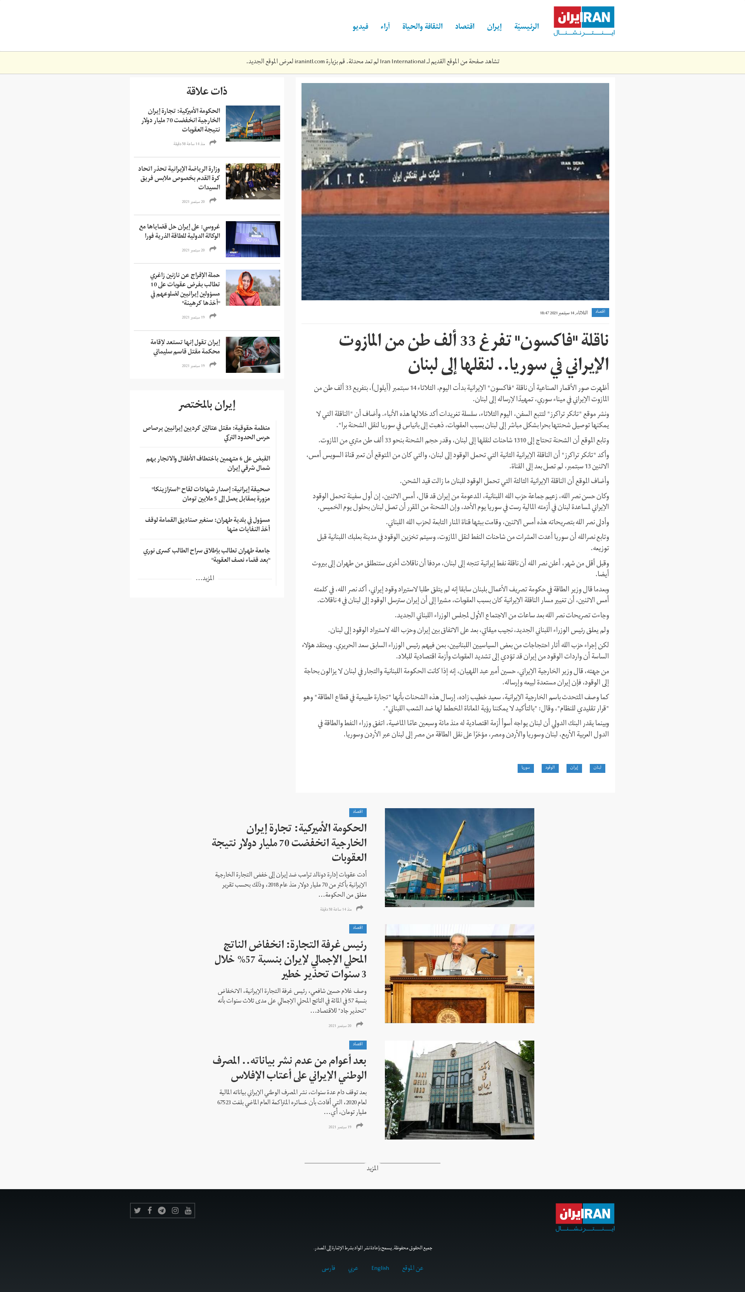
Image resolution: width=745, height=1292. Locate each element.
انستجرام (175, 1211)
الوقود (550, 768)
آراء (385, 28)
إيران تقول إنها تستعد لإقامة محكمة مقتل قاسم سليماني (185, 348)
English (380, 1269)
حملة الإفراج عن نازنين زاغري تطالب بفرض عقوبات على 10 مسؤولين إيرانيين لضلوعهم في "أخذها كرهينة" (185, 290)
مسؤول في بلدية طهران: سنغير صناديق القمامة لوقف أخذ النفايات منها (207, 525)
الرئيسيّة (526, 28)
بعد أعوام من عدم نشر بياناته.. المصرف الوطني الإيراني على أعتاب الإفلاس (290, 1070)
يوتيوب (188, 1211)
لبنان (597, 768)
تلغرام (162, 1211)
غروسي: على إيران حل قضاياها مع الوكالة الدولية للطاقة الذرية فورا (179, 232)
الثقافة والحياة (422, 28)
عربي (353, 1269)
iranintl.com (310, 62)
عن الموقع (413, 1269)
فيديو (360, 28)
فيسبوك (149, 1211)
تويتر (137, 1211)
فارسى (328, 1269)
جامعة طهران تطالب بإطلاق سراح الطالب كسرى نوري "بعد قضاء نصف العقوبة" (206, 556)
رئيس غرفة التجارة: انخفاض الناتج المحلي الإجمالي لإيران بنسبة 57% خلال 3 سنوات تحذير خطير (291, 961)
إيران (494, 28)
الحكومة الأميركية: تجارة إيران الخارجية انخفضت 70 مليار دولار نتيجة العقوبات (180, 121)
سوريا (526, 768)
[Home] (580, 22)
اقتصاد (465, 28)
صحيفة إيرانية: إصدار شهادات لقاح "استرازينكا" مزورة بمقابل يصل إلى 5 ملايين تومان (211, 495)
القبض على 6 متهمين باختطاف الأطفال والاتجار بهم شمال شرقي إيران (208, 464)
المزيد (372, 1169)
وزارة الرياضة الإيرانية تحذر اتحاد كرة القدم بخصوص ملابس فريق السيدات (179, 179)
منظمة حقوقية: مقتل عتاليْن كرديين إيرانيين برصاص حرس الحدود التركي (206, 433)
